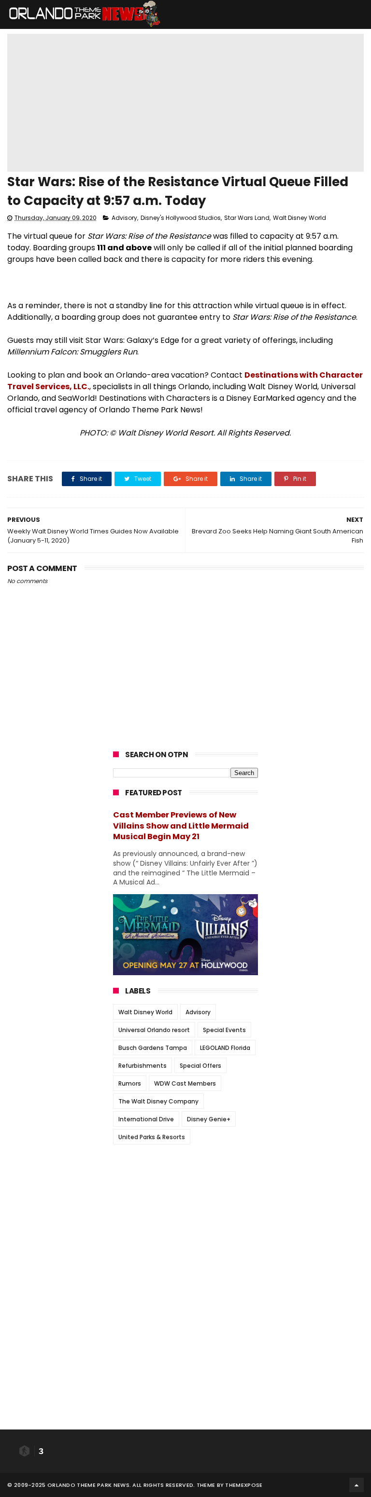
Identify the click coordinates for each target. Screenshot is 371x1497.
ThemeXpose (243, 1485)
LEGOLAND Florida (225, 1048)
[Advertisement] (185, 1212)
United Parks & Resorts (151, 1137)
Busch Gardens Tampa (152, 1048)
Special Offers (200, 1066)
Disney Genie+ (208, 1119)
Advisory (124, 218)
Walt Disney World (299, 218)
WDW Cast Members (185, 1083)
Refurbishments (142, 1066)
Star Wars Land (247, 218)
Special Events (224, 1030)
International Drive (146, 1119)
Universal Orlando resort (154, 1030)
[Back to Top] (356, 1485)
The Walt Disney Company (158, 1101)
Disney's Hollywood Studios (181, 218)
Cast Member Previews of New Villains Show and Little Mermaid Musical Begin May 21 (181, 826)
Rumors (129, 1083)
